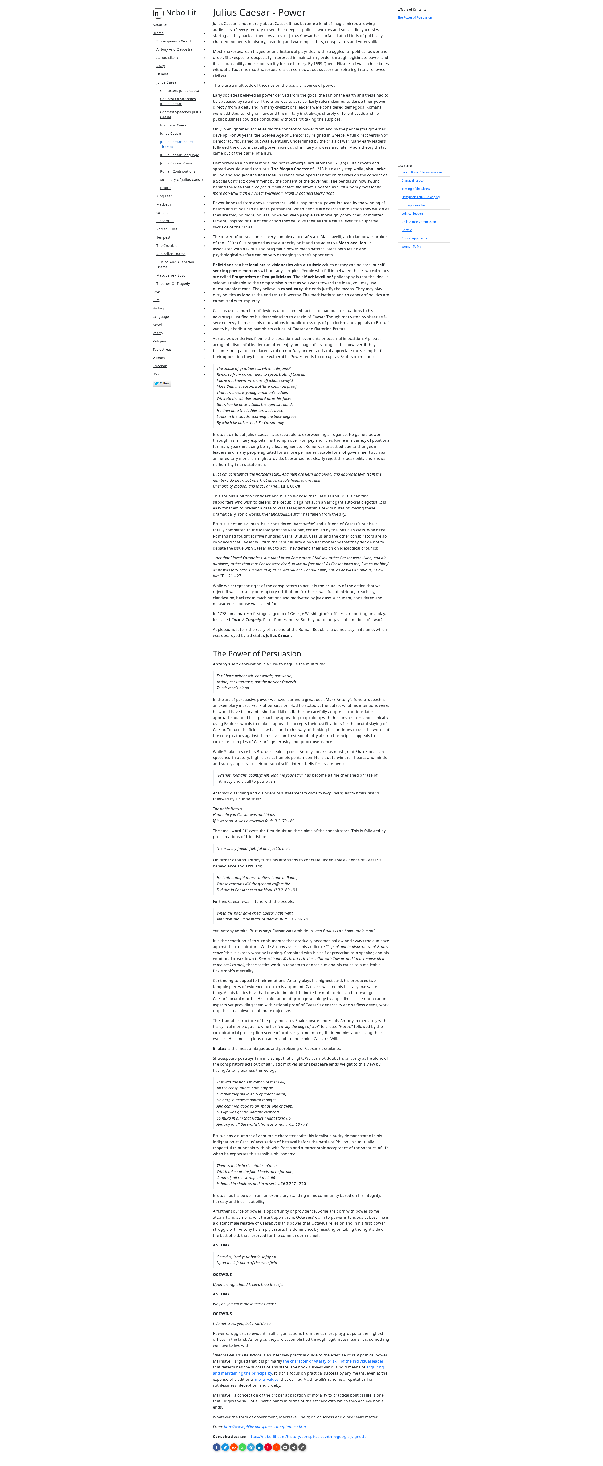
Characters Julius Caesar (180, 90)
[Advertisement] (424, 93)
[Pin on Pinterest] (268, 1447)
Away (160, 66)
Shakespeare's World (173, 41)
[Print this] (293, 1447)
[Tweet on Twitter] (225, 1447)
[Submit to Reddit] (234, 1447)
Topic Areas (162, 349)
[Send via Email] (285, 1447)
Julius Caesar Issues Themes (176, 144)
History (158, 308)
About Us (160, 24)
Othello (162, 212)
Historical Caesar (174, 125)
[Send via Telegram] (251, 1447)
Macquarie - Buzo (170, 275)
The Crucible (166, 245)
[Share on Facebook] (216, 1447)
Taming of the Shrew (416, 189)
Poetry (158, 333)
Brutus (165, 188)
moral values (267, 1379)
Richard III (165, 221)
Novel (157, 324)
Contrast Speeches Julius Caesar (180, 114)
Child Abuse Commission (419, 222)
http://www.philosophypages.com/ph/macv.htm (265, 1426)
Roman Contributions (177, 171)
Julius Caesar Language (179, 155)
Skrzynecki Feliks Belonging (421, 197)
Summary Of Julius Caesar (181, 179)
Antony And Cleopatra (174, 49)
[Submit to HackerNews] (276, 1447)
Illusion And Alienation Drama (175, 264)
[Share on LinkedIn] (259, 1447)
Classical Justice (413, 181)
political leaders (413, 214)
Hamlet (162, 74)
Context (407, 230)
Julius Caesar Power (176, 163)
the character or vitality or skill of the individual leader (333, 1361)
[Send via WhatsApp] (242, 1447)
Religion (159, 341)
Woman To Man (412, 246)
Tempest (163, 237)
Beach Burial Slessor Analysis (422, 172)
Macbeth (163, 204)
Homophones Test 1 (415, 205)
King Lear (164, 196)
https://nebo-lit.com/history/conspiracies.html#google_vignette (307, 1436)
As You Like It (167, 57)
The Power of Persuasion (415, 18)
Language (161, 316)
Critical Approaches (415, 238)
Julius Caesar (167, 82)
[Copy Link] (302, 1447)
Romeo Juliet (166, 229)
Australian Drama (170, 254)
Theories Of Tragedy (173, 283)
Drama (158, 33)
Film (156, 300)
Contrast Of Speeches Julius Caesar (178, 101)
